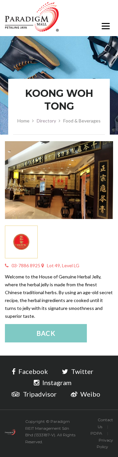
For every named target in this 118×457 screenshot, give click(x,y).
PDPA (96, 433)
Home (23, 120)
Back (46, 333)
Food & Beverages (82, 120)
